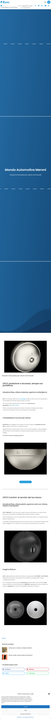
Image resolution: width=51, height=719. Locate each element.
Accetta (25, 706)
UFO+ (13, 405)
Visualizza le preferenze (25, 713)
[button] (49, 694)
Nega (25, 710)
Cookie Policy (19, 717)
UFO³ (17, 405)
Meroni (4, 638)
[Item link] (36, 6)
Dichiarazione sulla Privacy (28, 717)
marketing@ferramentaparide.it (9, 7)
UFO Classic (23, 399)
